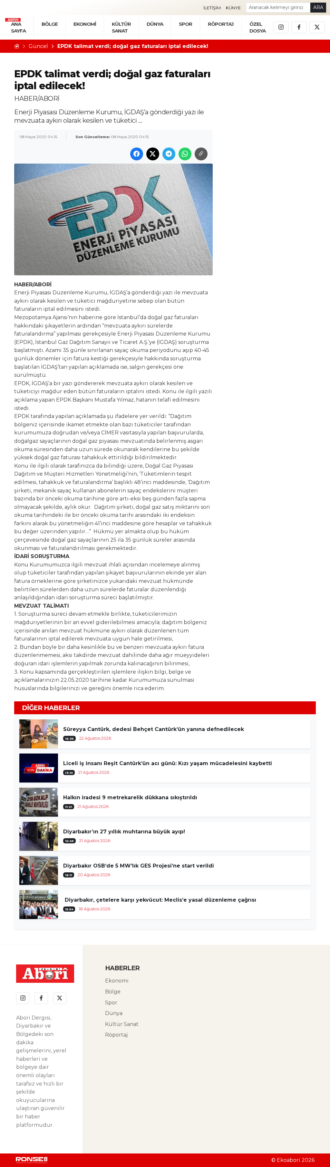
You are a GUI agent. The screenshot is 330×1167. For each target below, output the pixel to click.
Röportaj (116, 1035)
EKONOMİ (84, 24)
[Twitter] (317, 27)
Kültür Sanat (122, 1024)
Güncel (38, 46)
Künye (233, 7)
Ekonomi (117, 981)
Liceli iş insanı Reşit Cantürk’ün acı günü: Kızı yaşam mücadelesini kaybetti (167, 763)
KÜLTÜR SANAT (121, 27)
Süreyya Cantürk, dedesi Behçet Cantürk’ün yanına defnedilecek (153, 729)
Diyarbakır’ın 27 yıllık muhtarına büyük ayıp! (124, 832)
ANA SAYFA (18, 27)
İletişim (212, 7)
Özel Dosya (257, 27)
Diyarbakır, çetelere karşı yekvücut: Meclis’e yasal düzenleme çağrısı (159, 900)
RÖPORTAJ (221, 24)
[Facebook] (299, 27)
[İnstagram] (281, 27)
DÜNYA (155, 24)
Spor (185, 24)
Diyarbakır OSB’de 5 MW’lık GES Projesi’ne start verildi (138, 866)
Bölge (113, 992)
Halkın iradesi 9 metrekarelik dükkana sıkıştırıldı (130, 797)
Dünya (113, 1013)
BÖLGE (50, 24)
